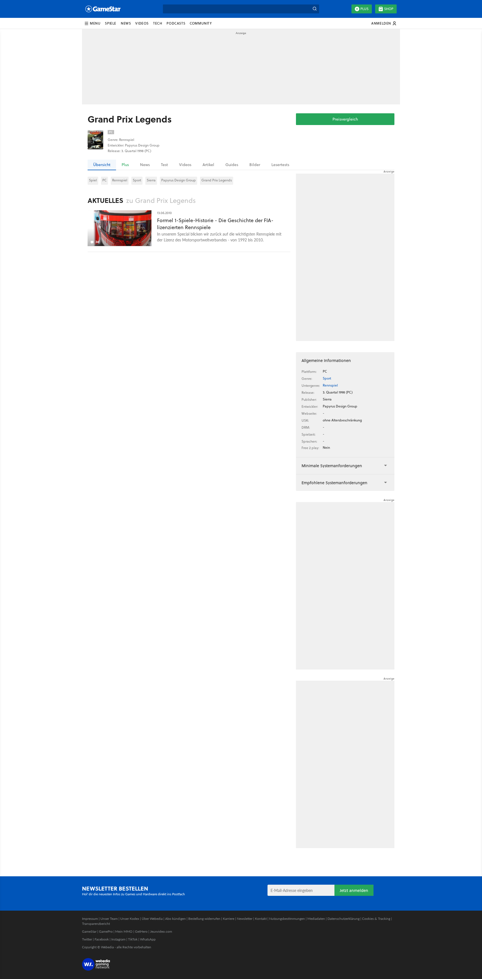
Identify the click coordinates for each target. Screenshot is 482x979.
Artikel (208, 164)
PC (104, 180)
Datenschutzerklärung (343, 918)
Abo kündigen (175, 918)
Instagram (118, 939)
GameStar (89, 931)
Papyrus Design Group (178, 180)
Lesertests (280, 164)
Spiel (93, 180)
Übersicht (101, 164)
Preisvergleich (345, 119)
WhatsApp (148, 939)
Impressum (90, 918)
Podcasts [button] (176, 23)
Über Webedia (152, 918)
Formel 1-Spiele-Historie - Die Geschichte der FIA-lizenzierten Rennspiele (215, 224)
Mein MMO (123, 931)
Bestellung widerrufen (204, 918)
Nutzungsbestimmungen (287, 918)
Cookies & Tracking (376, 918)
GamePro (106, 931)
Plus (364, 8)
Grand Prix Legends (216, 180)
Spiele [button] (110, 23)
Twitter (87, 939)
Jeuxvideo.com (161, 931)
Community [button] (201, 23)
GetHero (141, 931)
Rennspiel (119, 180)
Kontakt (261, 918)
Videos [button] (142, 23)
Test (164, 164)
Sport (137, 180)
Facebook (102, 939)
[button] (92, 23)
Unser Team (109, 918)
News (145, 164)
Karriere (228, 918)
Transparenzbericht (96, 923)
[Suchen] (314, 8)
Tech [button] (157, 23)
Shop (388, 8)
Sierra (151, 180)
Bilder (254, 164)
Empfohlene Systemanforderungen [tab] (334, 483)
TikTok (133, 939)
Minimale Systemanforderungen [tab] (332, 466)
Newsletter (244, 918)
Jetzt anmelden (354, 890)
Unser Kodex (129, 918)
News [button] (126, 23)
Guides (231, 164)
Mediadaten (316, 918)
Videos (185, 164)
